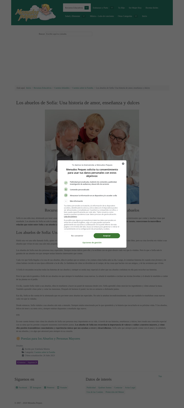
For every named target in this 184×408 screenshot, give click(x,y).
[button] (92, 201)
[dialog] (92, 204)
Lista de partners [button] (70, 216)
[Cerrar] (123, 163)
